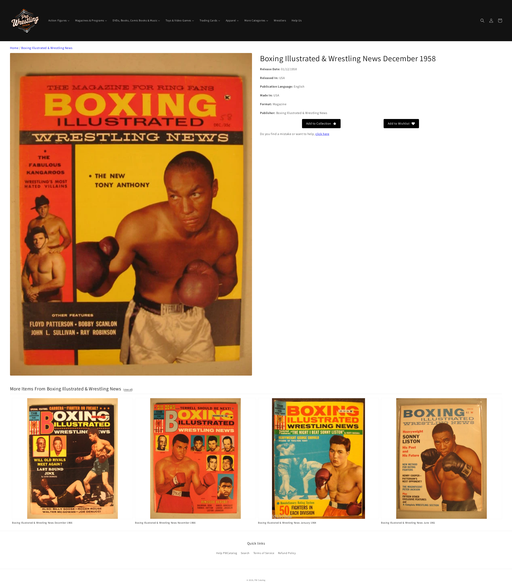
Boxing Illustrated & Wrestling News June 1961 (408, 522)
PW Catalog (259, 580)
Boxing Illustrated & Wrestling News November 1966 (165, 522)
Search (245, 553)
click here (322, 134)
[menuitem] (59, 20)
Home (14, 48)
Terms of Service (263, 553)
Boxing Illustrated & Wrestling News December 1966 (42, 522)
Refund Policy (287, 553)
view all (128, 389)
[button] (482, 20)
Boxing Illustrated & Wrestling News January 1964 (287, 522)
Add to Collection (318, 123)
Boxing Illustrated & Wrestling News (46, 48)
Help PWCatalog (226, 553)
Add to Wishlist (399, 123)
